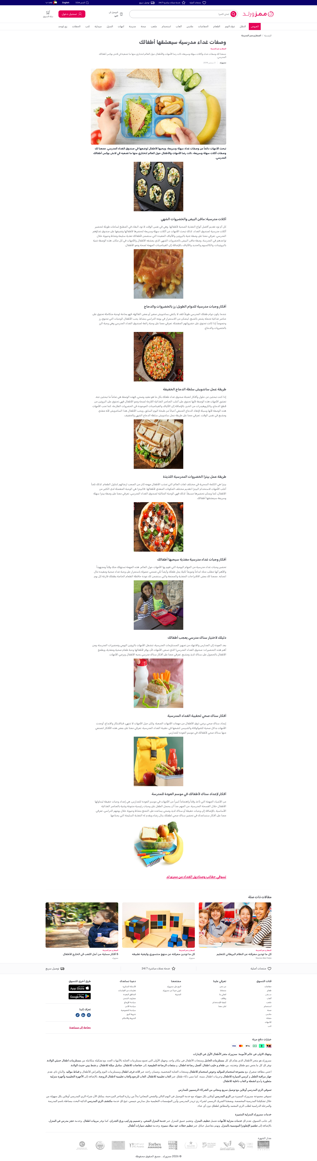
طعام (269, 990)
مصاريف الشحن (129, 998)
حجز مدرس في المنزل (61, 1120)
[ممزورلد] (258, 14)
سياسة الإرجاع (130, 1002)
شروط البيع (131, 1014)
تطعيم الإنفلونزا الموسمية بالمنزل (239, 1125)
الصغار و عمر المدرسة (218, 49)
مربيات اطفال (91, 1120)
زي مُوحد (62, 26)
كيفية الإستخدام (219, 1002)
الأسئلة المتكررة (129, 986)
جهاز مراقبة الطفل (261, 1076)
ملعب (154, 26)
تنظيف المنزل (202, 1120)
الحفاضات (203, 26)
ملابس (190, 26)
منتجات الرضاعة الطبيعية (162, 1065)
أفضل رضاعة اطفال (190, 1065)
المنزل (110, 26)
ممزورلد (192, 958)
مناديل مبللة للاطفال (110, 1065)
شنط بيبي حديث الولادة (83, 1065)
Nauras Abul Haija (263, 958)
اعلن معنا (222, 1006)
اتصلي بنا (222, 994)
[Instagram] (89, 1015)
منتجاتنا (223, 990)
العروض (255, 26)
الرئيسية (267, 35)
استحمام (166, 26)
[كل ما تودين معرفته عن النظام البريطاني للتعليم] (235, 925)
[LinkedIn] (83, 1015)
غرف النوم (230, 26)
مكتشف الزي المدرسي (100, 1101)
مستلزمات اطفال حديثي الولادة (64, 1060)
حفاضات (267, 986)
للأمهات (268, 1022)
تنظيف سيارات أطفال (140, 1125)
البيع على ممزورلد (174, 986)
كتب (87, 26)
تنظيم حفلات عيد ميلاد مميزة (177, 1125)
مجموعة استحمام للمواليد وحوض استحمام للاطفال (216, 1071)
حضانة (268, 1018)
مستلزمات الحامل (214, 1060)
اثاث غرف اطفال (130, 1071)
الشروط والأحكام (129, 1018)
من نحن (223, 986)
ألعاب (179, 26)
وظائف (223, 998)
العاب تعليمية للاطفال (159, 1076)
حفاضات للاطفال (132, 1065)
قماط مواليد (72, 1071)
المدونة (178, 994)
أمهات (121, 26)
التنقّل (243, 26)
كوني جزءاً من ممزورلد (172, 990)
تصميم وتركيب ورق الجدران (125, 1120)
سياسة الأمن (130, 1006)
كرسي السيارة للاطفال (235, 1076)
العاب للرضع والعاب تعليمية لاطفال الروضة (122, 1076)
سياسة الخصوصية (128, 1010)
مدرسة (132, 26)
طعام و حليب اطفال (214, 1065)
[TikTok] (78, 1015)
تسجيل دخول (69, 14)
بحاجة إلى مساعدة (80, 1027)
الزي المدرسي (222, 1096)
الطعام (216, 26)
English (65, 2)
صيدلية (98, 26)
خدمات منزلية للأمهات (230, 1120)
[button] (82, 2)
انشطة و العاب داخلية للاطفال (239, 1081)
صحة (143, 26)
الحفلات (76, 26)
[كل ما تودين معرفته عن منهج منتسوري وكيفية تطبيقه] (158, 925)
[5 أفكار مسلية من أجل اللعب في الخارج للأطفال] (82, 925)
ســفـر (268, 994)
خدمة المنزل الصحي (155, 1120)
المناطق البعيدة (129, 994)
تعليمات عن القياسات (127, 990)
